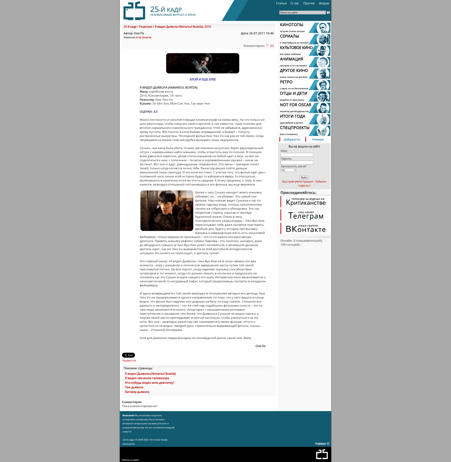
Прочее (309, 3)
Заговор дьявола (137, 392)
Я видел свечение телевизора (147, 378)
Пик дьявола (134, 387)
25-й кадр (130, 27)
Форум (324, 3)
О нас (295, 3)
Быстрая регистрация (297, 181)
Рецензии (145, 27)
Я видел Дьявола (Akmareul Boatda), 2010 (183, 27)
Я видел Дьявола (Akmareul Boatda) (150, 374)
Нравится (129, 360)
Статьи (281, 3)
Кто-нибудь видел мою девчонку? (149, 383)
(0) (272, 46)
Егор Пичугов (143, 37)
